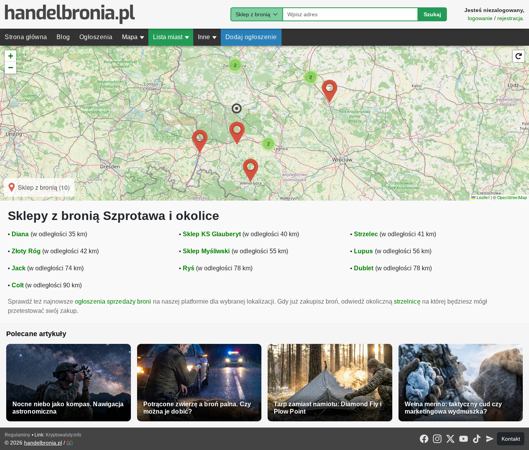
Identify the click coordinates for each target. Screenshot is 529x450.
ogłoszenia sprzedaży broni (113, 301)
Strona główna (26, 37)
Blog (63, 37)
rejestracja (510, 18)
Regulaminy (17, 435)
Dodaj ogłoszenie (251, 37)
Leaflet (482, 197)
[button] (237, 108)
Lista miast (171, 37)
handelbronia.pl (43, 443)
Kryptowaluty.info (63, 435)
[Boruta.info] (70, 443)
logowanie (480, 18)
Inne (207, 37)
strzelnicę (407, 301)
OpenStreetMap (512, 197)
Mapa (133, 37)
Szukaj (432, 14)
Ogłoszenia (96, 37)
